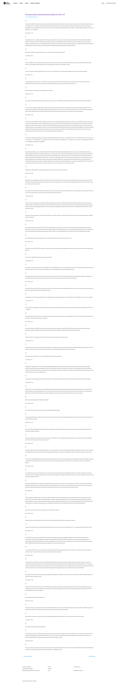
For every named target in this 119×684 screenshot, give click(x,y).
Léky (27, 16)
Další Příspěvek (93, 656)
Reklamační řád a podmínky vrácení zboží (31, 670)
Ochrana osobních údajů (27, 668)
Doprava (50, 668)
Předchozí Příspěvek (27, 656)
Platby (49, 666)
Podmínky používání (26, 666)
